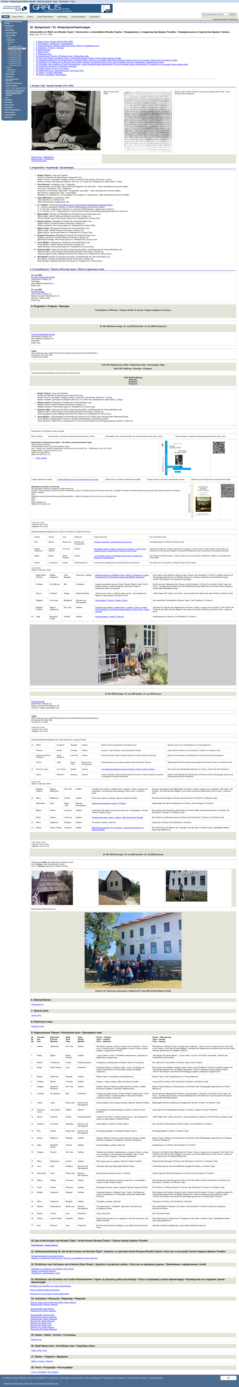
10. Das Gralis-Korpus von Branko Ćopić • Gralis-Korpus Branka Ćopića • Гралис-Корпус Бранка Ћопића (78, 58)
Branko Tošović (17, 17)
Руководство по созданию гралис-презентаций (49, 1294)
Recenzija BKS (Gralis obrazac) (63, 1302)
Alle (9, 44)
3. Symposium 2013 (14, 61)
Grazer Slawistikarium (12, 110)
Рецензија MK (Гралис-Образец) (44, 1319)
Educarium (8, 117)
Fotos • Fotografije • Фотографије (45, 1372)
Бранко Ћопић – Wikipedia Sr (42, 159)
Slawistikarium (9, 112)
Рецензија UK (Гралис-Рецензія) (44, 1329)
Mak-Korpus (10, 74)
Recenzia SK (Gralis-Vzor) (41, 1325)
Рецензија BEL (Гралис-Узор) (42, 1315)
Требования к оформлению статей (45, 1273)
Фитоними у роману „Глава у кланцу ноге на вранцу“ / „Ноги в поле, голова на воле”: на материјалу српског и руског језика (120, 550)
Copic (73, 1)
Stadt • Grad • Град (39, 1350)
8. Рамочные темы (43, 54)
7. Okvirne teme (42, 52)
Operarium (8, 100)
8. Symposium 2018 (14, 53)
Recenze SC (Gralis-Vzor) (41, 1323)
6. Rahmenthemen (43, 50)
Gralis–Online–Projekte (45, 17)
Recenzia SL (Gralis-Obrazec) (42, 1327)
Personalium (11, 72)
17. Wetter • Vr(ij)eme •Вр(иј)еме (49, 73)
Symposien (11, 40)
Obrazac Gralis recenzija (41, 1302)
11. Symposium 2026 (15, 46)
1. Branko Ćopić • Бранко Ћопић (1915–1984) (54, 42)
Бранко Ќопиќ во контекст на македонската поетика (78, 479)
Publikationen (11, 70)
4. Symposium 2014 (14, 59)
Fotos (9, 67)
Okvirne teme (36, 1015)
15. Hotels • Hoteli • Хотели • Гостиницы (52, 68)
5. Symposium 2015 (14, 57)
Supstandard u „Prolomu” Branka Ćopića (111, 600)
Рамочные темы (37, 1026)
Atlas (7, 97)
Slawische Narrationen (14, 83)
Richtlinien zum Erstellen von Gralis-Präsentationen (50, 1286)
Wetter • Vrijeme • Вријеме (42, 1361)
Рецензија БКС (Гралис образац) (44, 1305)
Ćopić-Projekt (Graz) (39, 161)
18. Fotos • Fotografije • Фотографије (51, 75)
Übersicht (9, 28)
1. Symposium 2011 (14, 65)
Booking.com (36, 1339)
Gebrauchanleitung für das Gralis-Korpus (47, 1256)
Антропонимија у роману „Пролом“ (109, 617)
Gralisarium (8, 107)
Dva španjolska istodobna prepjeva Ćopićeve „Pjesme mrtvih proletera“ (128, 769)
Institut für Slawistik (44, 1)
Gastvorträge (94, 17)
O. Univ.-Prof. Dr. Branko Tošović (13, 22)
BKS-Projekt (10, 30)
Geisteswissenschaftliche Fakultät (22, 1)
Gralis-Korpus (62, 17)
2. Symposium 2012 (14, 63)
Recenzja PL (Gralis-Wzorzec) (43, 1321)
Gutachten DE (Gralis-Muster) (42, 1309)
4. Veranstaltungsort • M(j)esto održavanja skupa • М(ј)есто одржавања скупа (67, 46)
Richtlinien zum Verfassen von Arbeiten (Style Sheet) (52, 1269)
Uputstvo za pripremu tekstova (43, 1271)
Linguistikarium (10, 115)
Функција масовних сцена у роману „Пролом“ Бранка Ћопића (117, 817)
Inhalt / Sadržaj (41, 458)
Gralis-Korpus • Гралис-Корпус (44, 1245)
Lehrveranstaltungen (78, 17)
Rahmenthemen (37, 1004)
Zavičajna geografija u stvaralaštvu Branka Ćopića (113, 542)
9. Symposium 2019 (14, 51)
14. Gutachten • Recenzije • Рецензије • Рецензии (56, 66)
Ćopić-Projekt (10, 35)
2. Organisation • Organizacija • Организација (54, 44)
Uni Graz (4, 1)
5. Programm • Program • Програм (50, 48)
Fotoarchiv (8, 102)
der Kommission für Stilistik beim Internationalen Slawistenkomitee (86, 205)
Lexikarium (10, 76)
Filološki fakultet (37, 292)
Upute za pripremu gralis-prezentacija (44, 1290)
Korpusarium (9, 105)
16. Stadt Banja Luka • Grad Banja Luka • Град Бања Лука (60, 71)
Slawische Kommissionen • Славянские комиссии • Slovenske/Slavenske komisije (15, 92)
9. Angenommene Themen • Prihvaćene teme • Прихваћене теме (62, 56)
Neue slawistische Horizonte (12, 80)
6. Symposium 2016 (14, 55)
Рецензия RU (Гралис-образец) (43, 1311)
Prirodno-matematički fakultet (43, 277)
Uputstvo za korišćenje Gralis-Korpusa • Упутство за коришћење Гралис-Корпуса (64, 1258)
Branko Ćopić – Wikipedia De (42, 157)
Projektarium (64, 1)
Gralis (55, 1)
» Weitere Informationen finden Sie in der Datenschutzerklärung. (30, 1384)
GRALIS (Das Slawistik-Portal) (16, 88)
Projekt (9, 37)
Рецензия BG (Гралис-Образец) (44, 1317)
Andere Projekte (11, 86)
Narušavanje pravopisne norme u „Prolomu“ (109, 803)
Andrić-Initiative (11, 33)
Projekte (30, 17)
